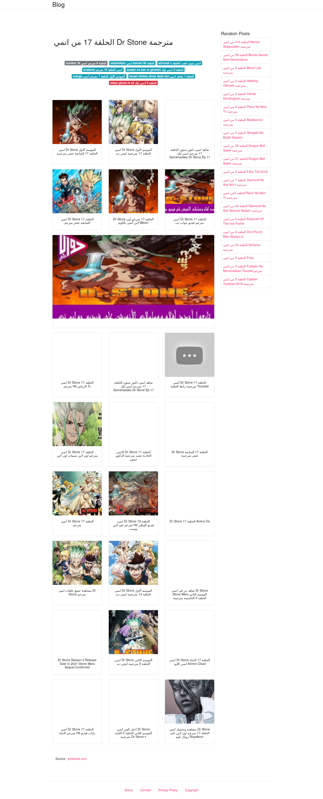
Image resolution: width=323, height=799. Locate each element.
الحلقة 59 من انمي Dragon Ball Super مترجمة (244, 147)
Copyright (191, 790)
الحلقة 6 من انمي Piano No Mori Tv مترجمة (245, 108)
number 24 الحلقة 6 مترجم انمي (86, 63)
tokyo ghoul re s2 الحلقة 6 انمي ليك (133, 83)
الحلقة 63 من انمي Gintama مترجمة (241, 247)
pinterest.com (77, 758)
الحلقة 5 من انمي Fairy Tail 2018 (245, 171)
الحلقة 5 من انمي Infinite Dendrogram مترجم (239, 95)
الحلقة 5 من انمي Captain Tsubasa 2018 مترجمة (240, 281)
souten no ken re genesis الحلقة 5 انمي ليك (155, 69)
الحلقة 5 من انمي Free (238, 257)
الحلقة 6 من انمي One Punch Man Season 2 (242, 234)
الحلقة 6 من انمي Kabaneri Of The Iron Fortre (243, 221)
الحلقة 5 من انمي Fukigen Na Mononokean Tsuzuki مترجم (243, 268)
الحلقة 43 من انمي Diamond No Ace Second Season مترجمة (244, 208)
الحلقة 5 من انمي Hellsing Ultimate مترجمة (240, 83)
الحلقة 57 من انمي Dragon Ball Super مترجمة (244, 160)
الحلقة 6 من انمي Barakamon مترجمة (243, 121)
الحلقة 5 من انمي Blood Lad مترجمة (242, 70)
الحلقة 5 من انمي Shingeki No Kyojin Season (243, 134)
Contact (145, 790)
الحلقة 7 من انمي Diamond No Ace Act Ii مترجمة (243, 182)
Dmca (129, 790)
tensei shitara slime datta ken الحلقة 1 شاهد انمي (161, 76)
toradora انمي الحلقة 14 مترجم (102, 69)
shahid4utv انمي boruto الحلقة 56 (132, 63)
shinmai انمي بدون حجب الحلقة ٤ (179, 63)
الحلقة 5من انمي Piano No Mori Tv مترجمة (244, 195)
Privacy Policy (168, 790)
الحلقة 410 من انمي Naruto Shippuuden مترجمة (241, 44)
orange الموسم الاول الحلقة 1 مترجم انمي (99, 76)
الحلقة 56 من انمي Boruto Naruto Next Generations (245, 57)
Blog (58, 4)
